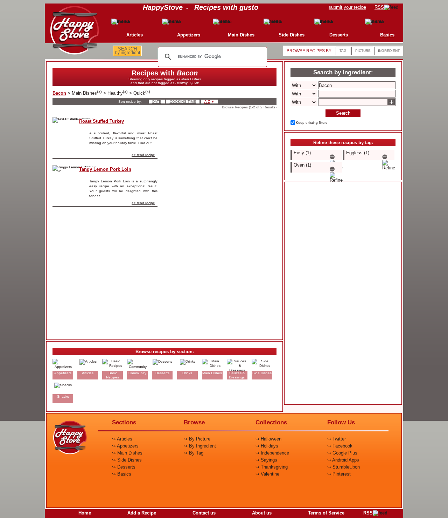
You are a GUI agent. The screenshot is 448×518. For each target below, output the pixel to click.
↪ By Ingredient (200, 446)
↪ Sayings (266, 460)
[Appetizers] (173, 21)
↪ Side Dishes (127, 460)
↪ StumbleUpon (343, 467)
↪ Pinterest (339, 474)
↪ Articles (122, 439)
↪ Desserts (123, 467)
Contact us (204, 513)
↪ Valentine (267, 474)
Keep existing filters (311, 123)
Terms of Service (326, 513)
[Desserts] (323, 21)
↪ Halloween (268, 439)
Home (84, 513)
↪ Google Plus (342, 453)
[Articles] (119, 21)
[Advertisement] (222, 222)
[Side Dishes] (276, 21)
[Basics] (372, 21)
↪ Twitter (336, 439)
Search (343, 113)
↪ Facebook (339, 446)
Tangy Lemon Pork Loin (105, 169)
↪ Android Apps (343, 460)
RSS (368, 513)
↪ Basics (121, 474)
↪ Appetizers (125, 446)
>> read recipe (143, 155)
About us (262, 513)
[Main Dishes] (226, 21)
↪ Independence (272, 453)
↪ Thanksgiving (271, 467)
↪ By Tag (193, 453)
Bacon (59, 93)
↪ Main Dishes (127, 453)
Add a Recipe (141, 513)
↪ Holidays (266, 446)
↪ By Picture (197, 439)
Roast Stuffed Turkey (101, 121)
